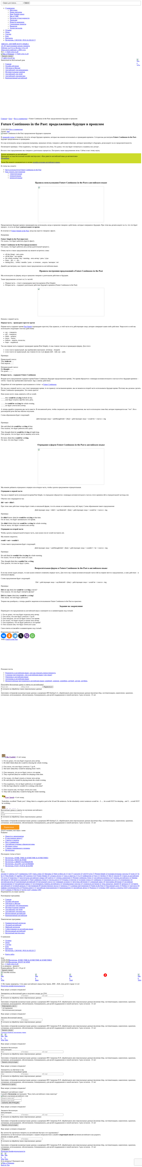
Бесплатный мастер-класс (15, 933)
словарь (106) (36, 890)
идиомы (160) (104, 888)
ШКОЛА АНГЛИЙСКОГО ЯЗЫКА (15, 44)
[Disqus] (71, 723)
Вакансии (13, 26)
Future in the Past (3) (98, 886)
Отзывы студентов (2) (70, 880)
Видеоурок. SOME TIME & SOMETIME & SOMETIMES (26, 858)
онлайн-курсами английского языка (46, 162)
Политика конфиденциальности (13, 986)
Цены (7, 32)
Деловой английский (13, 925)
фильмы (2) (49, 874)
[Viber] (26, 635)
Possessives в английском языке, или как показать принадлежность (30, 673)
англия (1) (4, 874)
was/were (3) (78, 874)
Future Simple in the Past (20, 231)
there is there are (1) (61, 874)
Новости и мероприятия (14, 836)
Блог (7, 36)
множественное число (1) (50, 886)
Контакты (9, 38)
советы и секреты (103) (118, 888)
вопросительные (16, 178)
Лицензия (13, 20)
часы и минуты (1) (71, 876)
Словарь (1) (9, 890)
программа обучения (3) (115, 882)
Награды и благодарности (20, 18)
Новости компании (17, 22)
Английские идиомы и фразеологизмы (20, 844)
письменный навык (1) (23, 884)
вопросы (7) (65, 886)
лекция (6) (118, 876)
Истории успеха (11, 846)
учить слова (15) (38, 874)
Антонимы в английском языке (17, 679)
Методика (13, 10)
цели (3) (6, 878)
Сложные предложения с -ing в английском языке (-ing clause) (28, 675)
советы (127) (13, 874)
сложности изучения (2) (92, 884)
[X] (21, 635)
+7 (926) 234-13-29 (11, 52)
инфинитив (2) (88, 876)
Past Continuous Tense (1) (39, 880)
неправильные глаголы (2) (73, 884)
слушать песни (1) (56, 876)
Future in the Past (11, 639)
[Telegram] (15, 635)
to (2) (80, 876)
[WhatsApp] (32, 635)
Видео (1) (18, 890)
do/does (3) (104, 876)
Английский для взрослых (15, 76)
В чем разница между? (13, 838)
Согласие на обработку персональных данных (13, 1032)
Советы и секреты (12, 840)
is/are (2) (134, 874)
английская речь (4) (8, 882)
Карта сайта (9, 954)
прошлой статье (9, 137)
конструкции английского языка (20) (34, 878)
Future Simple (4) (43, 876)
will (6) (85, 874)
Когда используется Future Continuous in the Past (23, 170)
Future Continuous (49, 384)
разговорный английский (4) (27, 882)
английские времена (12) (103, 878)
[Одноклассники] (9, 635)
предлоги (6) (134, 886)
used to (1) (51, 878)
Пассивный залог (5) (114, 886)
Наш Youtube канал (17, 14)
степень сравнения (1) (64, 878)
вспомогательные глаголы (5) (119, 874)
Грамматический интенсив (15, 923)
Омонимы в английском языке (16, 677)
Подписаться (9, 827)
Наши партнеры (16, 12)
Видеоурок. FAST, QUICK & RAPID (19, 866)
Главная (8, 64)
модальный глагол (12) (46, 882)
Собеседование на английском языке (19, 929)
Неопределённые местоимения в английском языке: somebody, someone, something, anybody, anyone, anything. (46, 681)
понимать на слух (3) (112, 880)
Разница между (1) (29, 888)
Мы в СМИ (14, 16)
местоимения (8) (34, 886)
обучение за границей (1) (20, 880)
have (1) (97, 876)
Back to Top (5, 1165)
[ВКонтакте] (3, 635)
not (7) (70, 874)
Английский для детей (14, 74)
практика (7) (14, 878)
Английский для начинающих (16, 70)
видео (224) (26, 890)
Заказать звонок (7, 56)
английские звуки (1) (81, 888)
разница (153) (31, 876)
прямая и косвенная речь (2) (11, 888)
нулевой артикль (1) (20, 886)
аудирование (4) (126, 880)
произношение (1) (66, 888)
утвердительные (16, 174)
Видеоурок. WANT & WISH (15, 860)
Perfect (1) (125, 886)
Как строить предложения (15, 172)
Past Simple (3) (10, 876)
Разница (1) (94, 888)
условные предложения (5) (80, 886)
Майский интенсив (12, 927)
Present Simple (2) (101, 874)
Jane (8, 131)
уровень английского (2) (122, 878)
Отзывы (8, 30)
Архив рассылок (16, 28)
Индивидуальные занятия (15, 72)
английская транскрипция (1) (48, 888)
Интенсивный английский (15, 913)
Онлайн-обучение (12, 66)
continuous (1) (99, 880)
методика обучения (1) (81, 882)
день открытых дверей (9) (111, 884)
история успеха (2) (86, 880)
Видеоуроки (10, 850)
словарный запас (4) (97, 882)
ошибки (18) (21, 876)
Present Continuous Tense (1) (83, 878)
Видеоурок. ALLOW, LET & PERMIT (19, 864)
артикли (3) (126, 884)
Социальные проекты (18, 24)
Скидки (8, 34)
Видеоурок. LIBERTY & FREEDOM (19, 862)
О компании (10, 8)
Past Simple (28, 326)
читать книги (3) (55, 880)
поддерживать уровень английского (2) (47, 884)
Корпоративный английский (16, 78)
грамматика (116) (25, 874)
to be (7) (91, 874)
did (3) (111, 876)
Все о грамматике (16, 129)
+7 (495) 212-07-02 (8, 58)
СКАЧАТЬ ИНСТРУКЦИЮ (10, 1103)
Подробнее (5, 158)
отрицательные (15, 176)
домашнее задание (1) (64, 882)
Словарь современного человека (17, 848)
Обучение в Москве (12, 68)
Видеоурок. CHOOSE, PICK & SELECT (20, 40)
